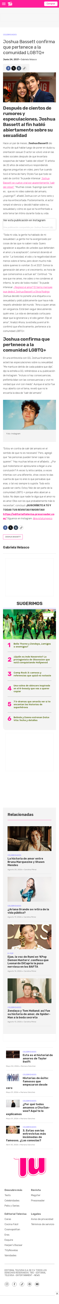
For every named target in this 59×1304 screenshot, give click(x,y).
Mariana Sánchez (28, 1066)
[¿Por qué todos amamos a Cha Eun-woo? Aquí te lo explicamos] (13, 1103)
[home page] (10, 4)
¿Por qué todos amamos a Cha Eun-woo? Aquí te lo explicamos (28, 1109)
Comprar (51, 3)
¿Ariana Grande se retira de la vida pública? (28, 911)
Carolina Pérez (30, 869)
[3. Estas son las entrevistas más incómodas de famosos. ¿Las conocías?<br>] (13, 1130)
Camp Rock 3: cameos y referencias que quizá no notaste (32, 674)
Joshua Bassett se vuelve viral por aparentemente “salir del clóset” (29, 183)
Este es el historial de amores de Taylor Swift (38, 1058)
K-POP (10, 953)
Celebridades (10, 34)
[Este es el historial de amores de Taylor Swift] (13, 1054)
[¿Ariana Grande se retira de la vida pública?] (29, 889)
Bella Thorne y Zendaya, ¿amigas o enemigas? (32, 645)
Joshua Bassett (13, 537)
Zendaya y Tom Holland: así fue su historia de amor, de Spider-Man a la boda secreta (29, 1014)
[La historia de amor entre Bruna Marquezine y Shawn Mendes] (29, 838)
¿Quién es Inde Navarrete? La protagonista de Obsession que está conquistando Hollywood (32, 659)
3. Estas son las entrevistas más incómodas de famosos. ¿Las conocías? (26, 1135)
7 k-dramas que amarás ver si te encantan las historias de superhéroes (32, 704)
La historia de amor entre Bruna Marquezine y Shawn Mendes (26, 862)
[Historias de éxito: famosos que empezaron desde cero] (13, 1077)
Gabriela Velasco (29, 59)
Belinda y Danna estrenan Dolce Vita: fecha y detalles (31, 719)
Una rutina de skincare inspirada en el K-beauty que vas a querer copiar (32, 688)
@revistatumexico (42, 518)
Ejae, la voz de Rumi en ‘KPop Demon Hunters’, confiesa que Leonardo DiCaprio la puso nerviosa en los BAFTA (28, 961)
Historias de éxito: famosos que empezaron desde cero (27, 1083)
